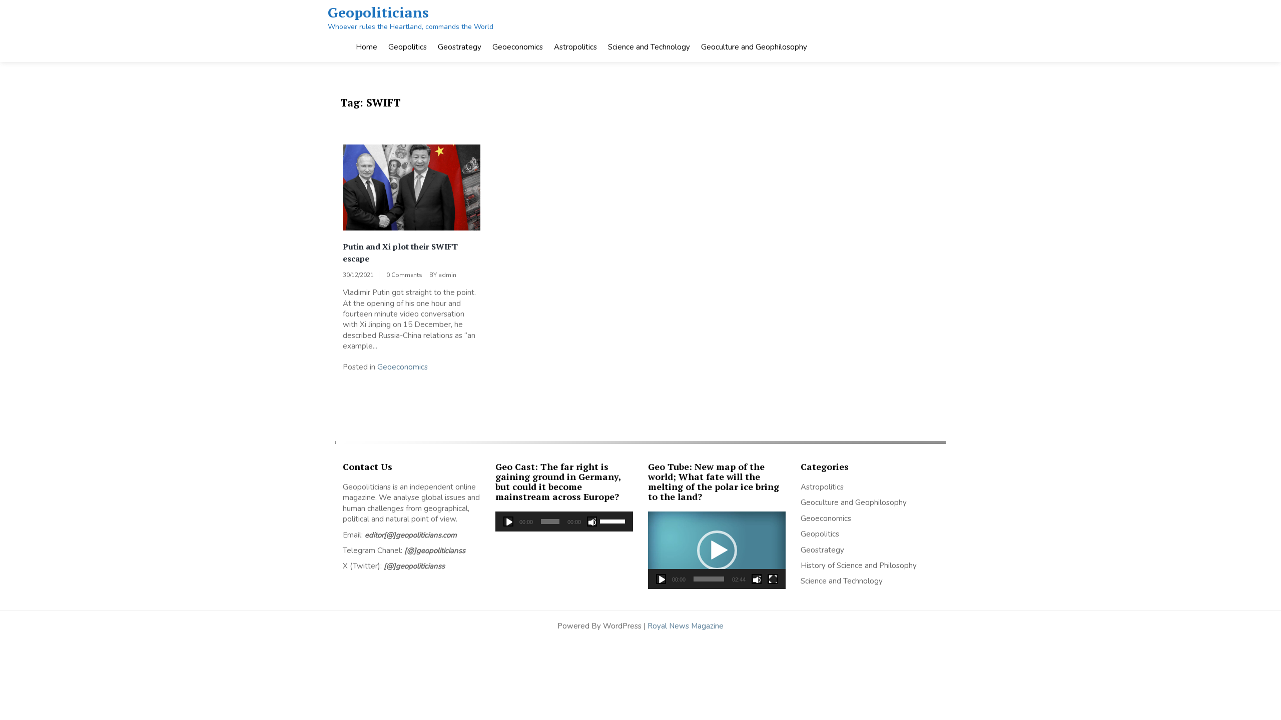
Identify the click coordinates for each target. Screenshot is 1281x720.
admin (447, 275)
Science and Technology (649, 47)
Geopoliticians (378, 12)
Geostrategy (459, 47)
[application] (564, 522)
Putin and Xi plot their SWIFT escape (400, 252)
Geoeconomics (517, 47)
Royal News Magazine (686, 626)
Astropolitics (575, 47)
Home (366, 47)
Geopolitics (407, 47)
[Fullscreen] (773, 579)
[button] (717, 550)
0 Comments (404, 275)
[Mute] (592, 521)
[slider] (614, 521)
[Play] (508, 521)
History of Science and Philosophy (859, 565)
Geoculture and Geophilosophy (754, 47)
